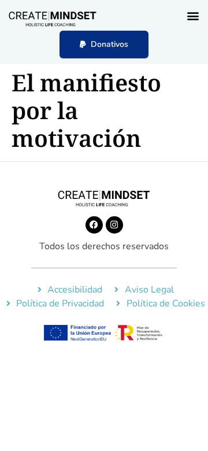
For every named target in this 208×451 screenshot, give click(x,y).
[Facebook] (94, 225)
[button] (192, 15)
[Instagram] (114, 225)
